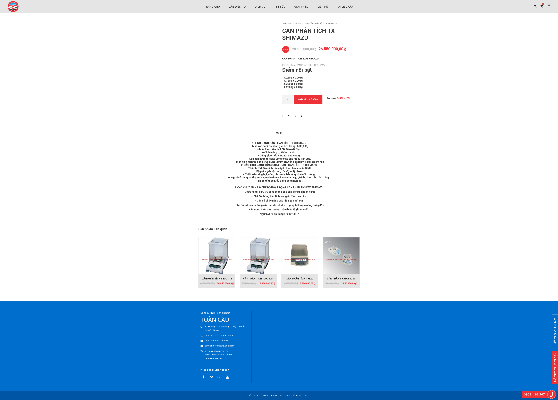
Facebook (203, 377)
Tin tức (279, 6)
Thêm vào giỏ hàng (308, 99)
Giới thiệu (301, 6)
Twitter (211, 377)
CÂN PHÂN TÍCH (300, 24)
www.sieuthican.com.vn (216, 350)
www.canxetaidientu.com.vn (219, 354)
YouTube (227, 377)
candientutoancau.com (216, 358)
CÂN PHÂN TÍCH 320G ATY (217, 278)
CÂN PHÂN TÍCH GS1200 (341, 278)
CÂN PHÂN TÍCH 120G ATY (258, 278)
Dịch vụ (260, 6)
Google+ (219, 377)
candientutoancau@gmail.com (219, 345)
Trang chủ (212, 6)
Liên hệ (323, 6)
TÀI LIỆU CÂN (345, 6)
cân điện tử (237, 6)
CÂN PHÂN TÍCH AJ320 (299, 278)
